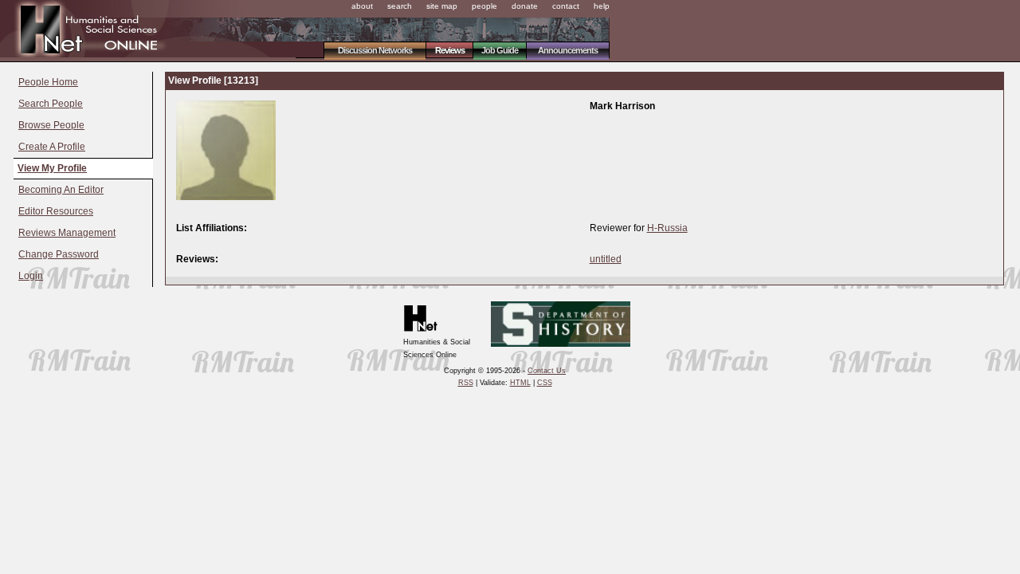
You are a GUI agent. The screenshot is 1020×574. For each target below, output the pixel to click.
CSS (544, 383)
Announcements (568, 50)
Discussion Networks (375, 50)
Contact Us (547, 371)
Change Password (58, 254)
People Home (48, 82)
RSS (465, 383)
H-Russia (667, 228)
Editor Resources (55, 211)
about (362, 6)
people (484, 6)
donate (525, 6)
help (602, 6)
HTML (520, 383)
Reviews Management (67, 232)
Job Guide (499, 50)
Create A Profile (51, 146)
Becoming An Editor (61, 189)
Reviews (450, 50)
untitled (606, 259)
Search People (50, 103)
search (399, 6)
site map (441, 6)
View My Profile (52, 168)
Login (30, 275)
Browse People (51, 125)
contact (565, 6)
